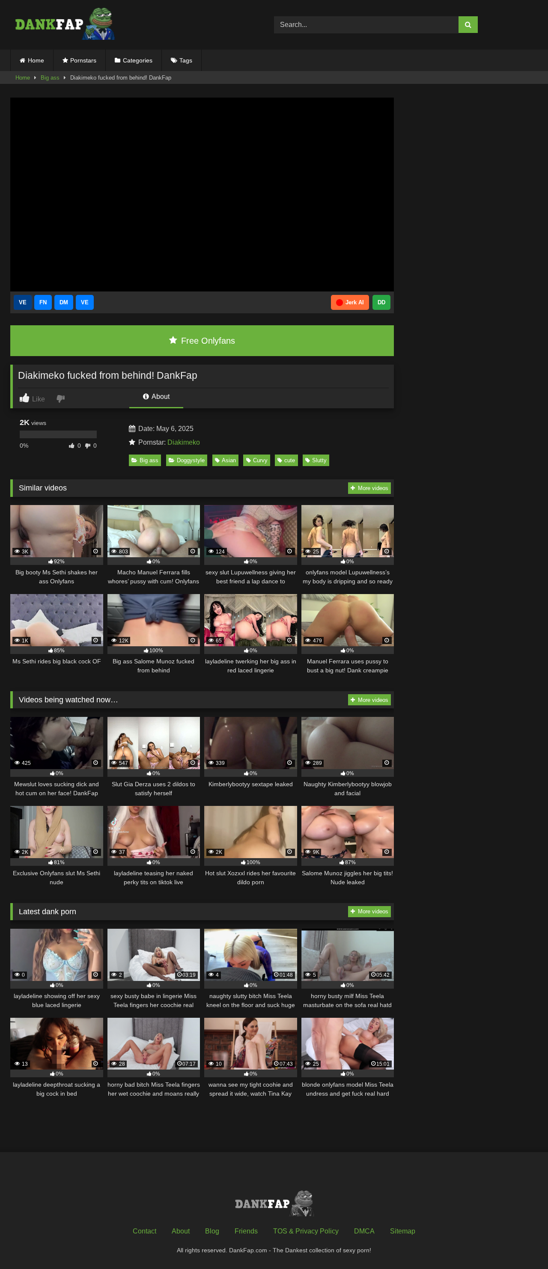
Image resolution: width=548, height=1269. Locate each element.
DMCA (364, 1231)
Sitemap (402, 1231)
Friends (246, 1231)
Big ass (50, 77)
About (160, 396)
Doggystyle (191, 460)
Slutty (319, 460)
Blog (212, 1231)
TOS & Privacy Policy (306, 1231)
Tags (185, 60)
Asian (229, 460)
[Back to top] (521, 1243)
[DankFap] (63, 25)
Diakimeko (183, 442)
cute (289, 460)
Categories (137, 60)
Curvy (260, 460)
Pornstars (83, 60)
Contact (144, 1231)
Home (36, 60)
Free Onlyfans (207, 340)
